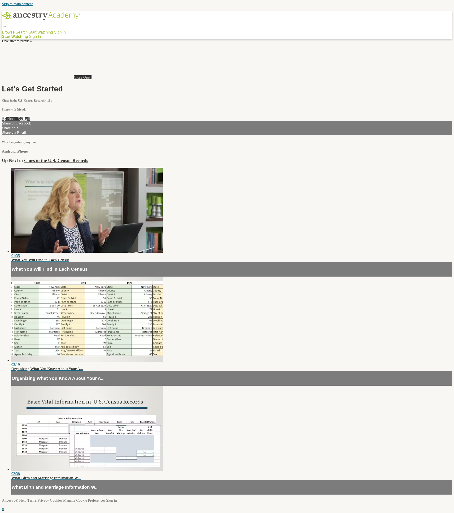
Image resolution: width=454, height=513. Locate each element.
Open (87, 77)
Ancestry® (10, 500)
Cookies (56, 500)
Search (22, 32)
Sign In (35, 36)
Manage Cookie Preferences (84, 500)
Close (78, 77)
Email (25, 119)
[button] (4, 27)
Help (23, 500)
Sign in (60, 32)
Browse (9, 32)
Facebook (9, 119)
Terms (32, 500)
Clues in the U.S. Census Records (23, 100)
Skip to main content (17, 4)
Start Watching (41, 32)
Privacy (44, 500)
